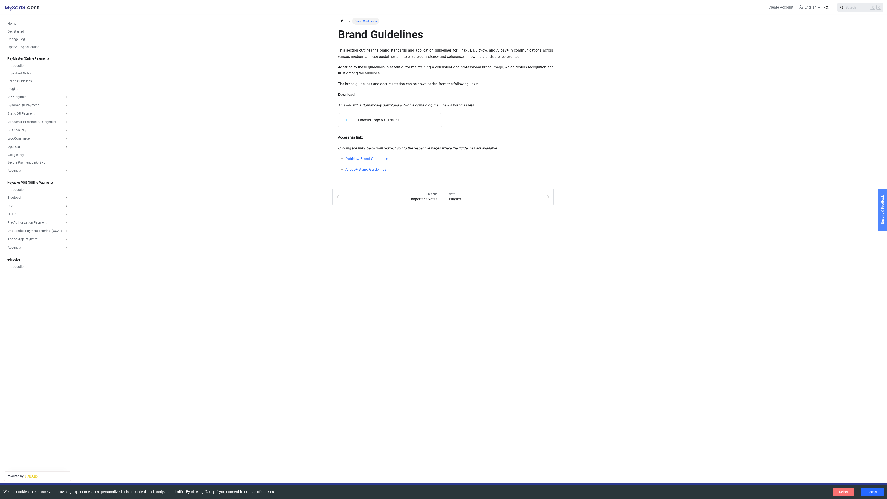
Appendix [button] (14, 170)
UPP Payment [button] (17, 97)
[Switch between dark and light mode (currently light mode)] (827, 7)
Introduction (16, 65)
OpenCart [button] (14, 147)
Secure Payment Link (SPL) (27, 162)
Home (12, 23)
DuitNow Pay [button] (17, 130)
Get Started (16, 31)
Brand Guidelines (20, 81)
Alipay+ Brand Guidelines (365, 169)
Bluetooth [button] (15, 197)
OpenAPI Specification (23, 47)
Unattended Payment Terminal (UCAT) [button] (35, 231)
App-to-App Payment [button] (23, 239)
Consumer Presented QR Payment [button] (32, 122)
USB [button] (11, 206)
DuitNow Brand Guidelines (366, 159)
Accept (872, 492)
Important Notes (19, 73)
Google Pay (16, 155)
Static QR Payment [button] (21, 113)
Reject (843, 492)
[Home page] (342, 21)
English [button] (811, 7)
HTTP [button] (12, 214)
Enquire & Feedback (882, 209)
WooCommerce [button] (19, 138)
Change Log (16, 39)
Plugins (13, 89)
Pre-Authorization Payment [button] (27, 222)
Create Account (781, 7)
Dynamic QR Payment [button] (23, 105)
